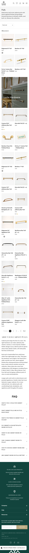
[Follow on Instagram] (11, 543)
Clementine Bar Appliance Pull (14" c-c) (21, 255)
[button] (13, 548)
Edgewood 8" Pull (7, 48)
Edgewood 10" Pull (7, 166)
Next (24, 331)
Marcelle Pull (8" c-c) (21, 123)
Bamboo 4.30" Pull (20, 69)
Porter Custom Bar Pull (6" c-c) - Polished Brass (8, 71)
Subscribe (22, 527)
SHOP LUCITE (8, 104)
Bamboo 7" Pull (19, 166)
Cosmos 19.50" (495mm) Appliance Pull (7, 322)
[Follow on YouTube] (18, 543)
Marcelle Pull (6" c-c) (21, 187)
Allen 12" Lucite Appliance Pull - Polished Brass (6, 300)
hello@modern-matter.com (9, 538)
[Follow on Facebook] (14, 543)
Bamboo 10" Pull (19, 48)
